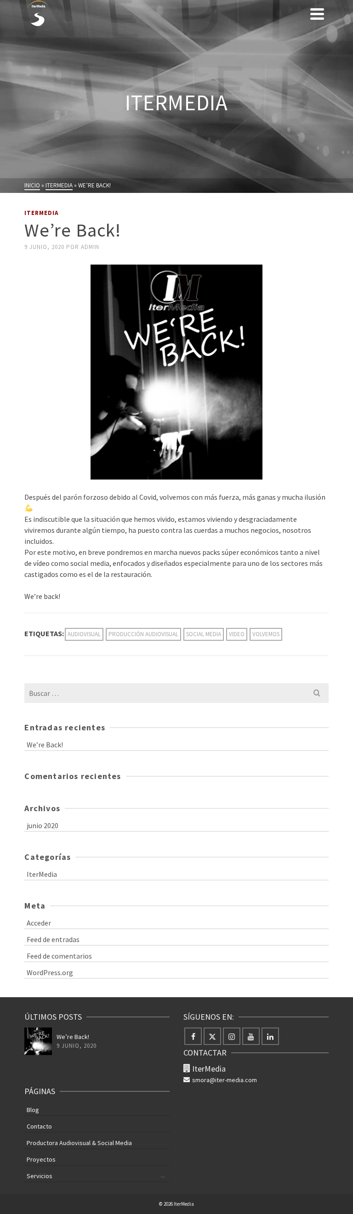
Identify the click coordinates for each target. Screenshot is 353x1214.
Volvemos (265, 634)
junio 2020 (42, 825)
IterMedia (41, 213)
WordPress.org (50, 972)
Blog (33, 1110)
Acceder (39, 922)
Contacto (39, 1126)
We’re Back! (45, 744)
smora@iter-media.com (224, 1080)
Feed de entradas (53, 939)
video (237, 634)
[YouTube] (251, 1036)
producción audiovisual (143, 634)
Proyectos (41, 1159)
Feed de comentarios (59, 955)
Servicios (39, 1176)
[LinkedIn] (270, 1036)
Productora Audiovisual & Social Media (79, 1143)
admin (90, 247)
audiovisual (84, 634)
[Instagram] (231, 1036)
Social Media (203, 634)
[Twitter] (212, 1036)
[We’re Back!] (38, 1041)
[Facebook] (193, 1036)
